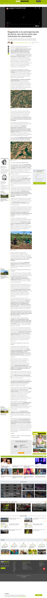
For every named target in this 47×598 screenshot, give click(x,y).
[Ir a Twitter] (2, 563)
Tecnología (16, 3)
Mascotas (9, 3)
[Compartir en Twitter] (8, 46)
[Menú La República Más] (44, 1)
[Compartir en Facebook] (8, 50)
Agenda (36, 3)
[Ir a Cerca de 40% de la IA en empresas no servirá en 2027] (28, 520)
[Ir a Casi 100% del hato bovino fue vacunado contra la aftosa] (4, 525)
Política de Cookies (22, 596)
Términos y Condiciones (25, 566)
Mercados (23, 3)
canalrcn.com (40, 565)
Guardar (8, 54)
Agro (21, 526)
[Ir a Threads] (8, 563)
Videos (43, 3)
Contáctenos (23, 564)
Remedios (27, 3)
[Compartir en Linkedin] (8, 48)
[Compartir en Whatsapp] (8, 52)
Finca (19, 3)
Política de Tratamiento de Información (27, 567)
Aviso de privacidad (24, 565)
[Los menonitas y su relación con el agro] (4, 411)
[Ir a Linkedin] (4, 563)
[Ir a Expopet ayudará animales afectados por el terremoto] (4, 531)
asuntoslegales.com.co (41, 563)
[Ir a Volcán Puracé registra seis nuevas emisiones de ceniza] (4, 520)
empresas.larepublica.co (42, 564)
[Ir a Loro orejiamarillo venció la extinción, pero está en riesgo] (28, 531)
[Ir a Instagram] (6, 563)
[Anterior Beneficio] (12, 447)
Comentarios (32, 3)
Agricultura (5, 3)
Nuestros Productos (24, 563)
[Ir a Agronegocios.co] (5, 561)
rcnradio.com (40, 566)
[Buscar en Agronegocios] (45, 1)
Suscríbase (38, 1)
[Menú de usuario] (42, 1)
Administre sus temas (39, 183)
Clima (12, 3)
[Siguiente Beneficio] (30, 447)
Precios (39, 3)
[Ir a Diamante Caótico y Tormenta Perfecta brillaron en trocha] (28, 525)
